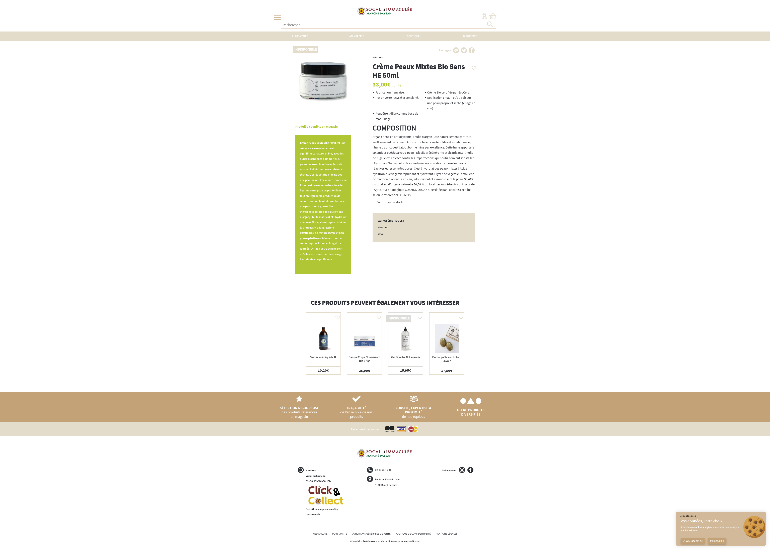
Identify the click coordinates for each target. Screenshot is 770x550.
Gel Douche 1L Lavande (405, 357)
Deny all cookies (688, 516)
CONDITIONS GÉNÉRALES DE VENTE (371, 533)
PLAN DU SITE (339, 533)
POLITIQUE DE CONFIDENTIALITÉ (413, 533)
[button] (473, 67)
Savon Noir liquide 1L (323, 357)
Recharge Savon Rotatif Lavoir (446, 359)
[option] (323, 343)
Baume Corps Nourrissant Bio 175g (364, 359)
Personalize (717, 540)
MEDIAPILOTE (320, 533)
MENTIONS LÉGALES (446, 533)
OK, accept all (694, 540)
